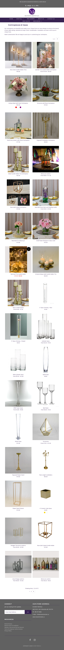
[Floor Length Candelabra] (46, 460)
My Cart (35, 5)
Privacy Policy (8, 631)
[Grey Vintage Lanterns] (18, 564)
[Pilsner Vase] (18, 427)
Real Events (30, 19)
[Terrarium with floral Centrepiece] (46, 88)
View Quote (26, 21)
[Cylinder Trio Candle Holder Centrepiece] (46, 55)
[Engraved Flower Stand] (18, 460)
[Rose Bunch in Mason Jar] (18, 226)
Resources (36, 21)
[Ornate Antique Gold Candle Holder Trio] (46, 259)
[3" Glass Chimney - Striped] (18, 326)
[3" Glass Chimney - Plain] (46, 293)
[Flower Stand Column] (18, 494)
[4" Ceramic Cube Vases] (46, 494)
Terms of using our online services (14, 629)
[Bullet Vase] (46, 360)
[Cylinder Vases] (46, 326)
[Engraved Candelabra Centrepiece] (46, 125)
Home (11, 19)
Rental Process (8, 624)
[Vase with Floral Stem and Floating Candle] (46, 192)
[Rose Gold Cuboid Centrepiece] (18, 192)
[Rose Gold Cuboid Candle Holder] (46, 531)
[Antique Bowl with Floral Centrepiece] (18, 88)
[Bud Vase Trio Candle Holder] (18, 259)
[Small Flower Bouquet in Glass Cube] (46, 226)
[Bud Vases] (46, 393)
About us (41, 19)
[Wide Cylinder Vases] (18, 360)
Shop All (19, 19)
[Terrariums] (46, 427)
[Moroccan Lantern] (46, 159)
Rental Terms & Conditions (11, 625)
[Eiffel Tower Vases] (18, 393)
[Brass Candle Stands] (18, 293)
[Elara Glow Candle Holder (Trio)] (18, 55)
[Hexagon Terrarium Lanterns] (18, 531)
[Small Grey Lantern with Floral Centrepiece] (18, 125)
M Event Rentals (36, 645)
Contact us (51, 19)
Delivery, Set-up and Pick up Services (14, 627)
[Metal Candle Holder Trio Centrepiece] (18, 159)
